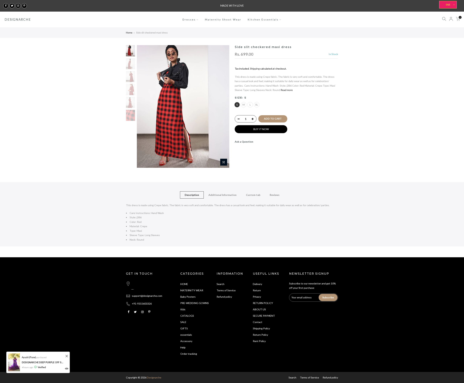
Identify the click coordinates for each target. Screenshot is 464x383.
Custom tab (253, 194)
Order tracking (188, 353)
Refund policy (224, 296)
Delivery (257, 284)
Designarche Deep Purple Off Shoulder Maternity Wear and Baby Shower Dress (43, 362)
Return (257, 290)
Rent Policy (259, 341)
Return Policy (260, 334)
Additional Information (222, 194)
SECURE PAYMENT (264, 315)
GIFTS (184, 328)
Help (183, 347)
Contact (257, 322)
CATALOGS (187, 315)
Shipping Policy (261, 328)
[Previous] (143, 106)
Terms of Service (226, 290)
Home (129, 32)
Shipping (255, 68)
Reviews (274, 194)
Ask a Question (244, 141)
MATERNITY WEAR (191, 290)
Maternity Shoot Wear (223, 19)
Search (220, 284)
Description (192, 194)
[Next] (222, 106)
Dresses (189, 19)
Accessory (186, 341)
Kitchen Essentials (263, 19)
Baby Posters (188, 296)
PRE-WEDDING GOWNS (194, 303)
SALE (183, 322)
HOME (184, 284)
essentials (186, 334)
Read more (287, 89)
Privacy (257, 296)
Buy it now (261, 129)
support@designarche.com (147, 295)
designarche (18, 19)
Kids (182, 309)
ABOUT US (259, 309)
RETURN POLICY (263, 303)
